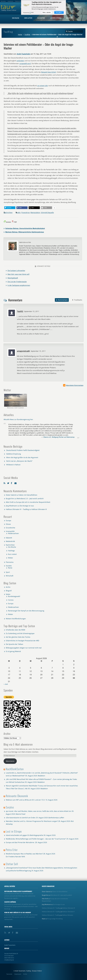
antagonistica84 (23, 351)
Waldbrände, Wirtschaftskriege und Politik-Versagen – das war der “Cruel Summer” (36, 839)
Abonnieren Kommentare (74, 385)
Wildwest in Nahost (13, 465)
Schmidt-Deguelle (47, 212)
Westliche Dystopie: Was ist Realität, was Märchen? (24, 854)
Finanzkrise (25, 212)
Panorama (9, 562)
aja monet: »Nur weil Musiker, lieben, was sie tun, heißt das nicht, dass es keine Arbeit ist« (38, 811)
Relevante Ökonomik (17, 796)
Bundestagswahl (14, 596)
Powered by (26, 12)
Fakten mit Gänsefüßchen (28, 495)
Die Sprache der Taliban (14, 644)
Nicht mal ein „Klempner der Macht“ (19, 461)
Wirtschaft (9, 576)
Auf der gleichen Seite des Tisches (18, 637)
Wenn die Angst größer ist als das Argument (22, 457)
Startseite (9, 974)
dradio (18, 212)
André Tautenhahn (23, 54)
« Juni (6, 684)
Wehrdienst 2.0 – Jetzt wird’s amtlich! (30, 498)
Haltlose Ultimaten (67, 915)
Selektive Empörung (13, 454)
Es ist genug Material (13, 651)
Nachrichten (8, 212)
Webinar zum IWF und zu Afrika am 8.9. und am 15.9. (25, 800)
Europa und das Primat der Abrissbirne (20, 842)
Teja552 (20, 311)
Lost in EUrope (14, 831)
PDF (15, 222)
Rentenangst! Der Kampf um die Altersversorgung (26, 611)
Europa (8, 520)
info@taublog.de (9, 960)
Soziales (9, 566)
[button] (9, 207)
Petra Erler (12, 850)
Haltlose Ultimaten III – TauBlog (51, 912)
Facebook (12, 482)
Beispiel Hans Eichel (48, 72)
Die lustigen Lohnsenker (16, 270)
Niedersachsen (13, 533)
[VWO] (31, 12)
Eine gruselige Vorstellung (55, 919)
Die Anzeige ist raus (27, 506)
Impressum (17, 974)
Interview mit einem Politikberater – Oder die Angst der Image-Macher (39, 46)
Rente (10, 568)
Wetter (10, 558)
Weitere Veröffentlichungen (16, 619)
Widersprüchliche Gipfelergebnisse (24, 232)
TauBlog (27, 34)
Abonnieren (10, 761)
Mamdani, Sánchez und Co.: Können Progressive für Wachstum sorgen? (32, 821)
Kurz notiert (12, 554)
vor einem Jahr (42, 85)
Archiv (8, 587)
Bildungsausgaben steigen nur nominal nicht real (23, 648)
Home (20, 34)
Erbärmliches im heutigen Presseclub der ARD (22, 640)
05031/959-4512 (9, 958)
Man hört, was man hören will (18, 274)
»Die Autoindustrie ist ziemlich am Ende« (20, 818)
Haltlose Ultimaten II (68, 912)
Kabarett (9, 538)
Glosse (8, 524)
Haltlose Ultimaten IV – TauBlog (17, 509)
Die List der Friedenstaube (17, 282)
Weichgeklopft (13, 278)
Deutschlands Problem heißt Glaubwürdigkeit (22, 450)
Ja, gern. (59, 12)
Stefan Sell (12, 864)
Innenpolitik (10, 531)
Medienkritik (10, 541)
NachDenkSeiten (15, 769)
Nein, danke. (47, 12)
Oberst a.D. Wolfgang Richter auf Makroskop (58, 437)
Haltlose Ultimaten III (39, 509)
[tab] (62, 300)
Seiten (8, 594)
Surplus (10, 807)
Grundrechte (10, 528)
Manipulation (35, 212)
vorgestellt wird (25, 63)
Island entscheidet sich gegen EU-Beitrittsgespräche (24, 835)
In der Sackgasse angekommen (19, 285)
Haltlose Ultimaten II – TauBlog (51, 915)
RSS (5, 482)
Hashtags (11, 551)
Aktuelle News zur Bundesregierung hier (18, 419)
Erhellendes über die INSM (15, 630)
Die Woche (12, 547)
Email (15, 482)
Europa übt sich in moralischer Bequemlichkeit (33, 502)
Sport (8, 572)
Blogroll (9, 591)
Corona (10, 600)
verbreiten (20, 61)
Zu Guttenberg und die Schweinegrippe (20, 633)
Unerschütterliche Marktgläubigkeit (25, 228)
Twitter (8, 482)
